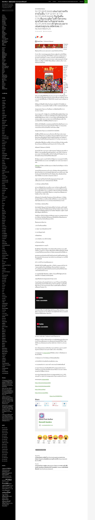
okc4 (3, 195)
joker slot (3, 78)
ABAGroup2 (4, 120)
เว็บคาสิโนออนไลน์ (5, 363)
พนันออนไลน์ (4, 321)
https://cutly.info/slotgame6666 (42, 386)
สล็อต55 (3, 494)
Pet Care (3, 200)
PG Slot (3, 203)
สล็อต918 (4, 340)
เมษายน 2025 (4, 454)
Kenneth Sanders (48, 31)
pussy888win (4, 236)
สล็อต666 (37, 165)
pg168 (3, 48)
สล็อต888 (4, 56)
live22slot (4, 175)
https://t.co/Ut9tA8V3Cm (56, 396)
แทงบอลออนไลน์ (5, 373)
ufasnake (3, 298)
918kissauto (4, 115)
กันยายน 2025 (4, 446)
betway (3, 128)
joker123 (3, 16)
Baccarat (3, 127)
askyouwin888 (4, 125)
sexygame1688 (5, 258)
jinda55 (3, 50)
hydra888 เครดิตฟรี (5, 158)
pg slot (3, 70)
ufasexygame (4, 296)
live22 (3, 30)
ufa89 (3, 290)
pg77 (3, 206)
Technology (4, 278)
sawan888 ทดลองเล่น (6, 245)
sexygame (4, 256)
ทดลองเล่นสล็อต (5, 308)
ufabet (3, 293)
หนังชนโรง (4, 17)
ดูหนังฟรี (3, 21)
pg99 (3, 208)
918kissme (4, 117)
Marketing (4, 190)
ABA (3, 118)
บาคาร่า (3, 61)
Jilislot (3, 160)
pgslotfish (4, 220)
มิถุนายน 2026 (4, 431)
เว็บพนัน (3, 366)
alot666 (3, 123)
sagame (3, 240)
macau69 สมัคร (5, 188)
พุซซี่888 (3, 323)
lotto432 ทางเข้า (5, 180)
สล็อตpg (3, 345)
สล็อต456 (4, 331)
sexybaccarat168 (5, 255)
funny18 (3, 150)
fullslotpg (3, 28)
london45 (4, 178)
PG (2, 201)
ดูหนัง (3, 31)
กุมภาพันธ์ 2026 (5, 437)
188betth (3, 107)
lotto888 (3, 185)
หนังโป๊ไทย (4, 65)
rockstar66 (4, 238)
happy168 (4, 473)
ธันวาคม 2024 (4, 461)
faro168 (3, 145)
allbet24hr (4, 122)
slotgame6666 (46, 352)
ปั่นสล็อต (3, 316)
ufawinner (4, 300)
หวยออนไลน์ (4, 42)
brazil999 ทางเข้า (5, 137)
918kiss (3, 15)
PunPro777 (4, 226)
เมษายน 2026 (4, 434)
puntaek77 (4, 230)
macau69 (3, 186)
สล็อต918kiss (4, 341)
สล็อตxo (3, 87)
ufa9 (3, 291)
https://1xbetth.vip (5, 66)
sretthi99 (3, 270)
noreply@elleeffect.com (47, 425)
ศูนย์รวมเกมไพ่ (4, 326)
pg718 (10, 477)
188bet (3, 105)
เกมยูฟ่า (3, 356)
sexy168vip (4, 251)
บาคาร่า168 (4, 25)
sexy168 (3, 250)
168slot (3, 102)
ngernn (3, 193)
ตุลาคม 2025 (4, 444)
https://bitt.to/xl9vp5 (40, 389)
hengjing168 (4, 153)
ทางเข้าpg (4, 310)
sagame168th (4, 18)
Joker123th (4, 168)
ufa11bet (3, 285)
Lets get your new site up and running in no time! (68, 1)
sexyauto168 (4, 253)
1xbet (3, 108)
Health (3, 152)
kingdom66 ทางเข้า (5, 171)
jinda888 (3, 163)
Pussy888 (4, 231)
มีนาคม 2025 (4, 456)
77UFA (3, 112)
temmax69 (4, 281)
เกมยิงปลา (4, 354)
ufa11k (3, 286)
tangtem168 (4, 276)
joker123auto (4, 166)
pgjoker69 (4, 213)
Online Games (4, 196)
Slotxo (3, 266)
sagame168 (4, 241)
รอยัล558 (3, 325)
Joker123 (4, 165)
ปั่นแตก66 (4, 37)
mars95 (3, 191)
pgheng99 (4, 27)
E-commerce (4, 142)
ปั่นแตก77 (4, 320)
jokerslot (3, 85)
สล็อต (3, 43)
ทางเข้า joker (4, 77)
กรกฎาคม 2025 (5, 449)
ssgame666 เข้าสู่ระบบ (6, 271)
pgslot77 (3, 36)
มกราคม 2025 (4, 459)
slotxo (3, 62)
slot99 (3, 51)
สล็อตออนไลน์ (4, 88)
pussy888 (4, 22)
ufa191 (3, 288)
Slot (2, 260)
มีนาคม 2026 (4, 436)
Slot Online (4, 261)
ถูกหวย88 (4, 306)
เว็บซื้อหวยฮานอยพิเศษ (6, 364)
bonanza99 (4, 135)
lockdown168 (4, 176)
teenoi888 (4, 280)
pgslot (3, 26)
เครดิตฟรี (3, 358)
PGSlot (3, 215)
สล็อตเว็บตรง (4, 53)
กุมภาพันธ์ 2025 (5, 457)
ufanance (3, 295)
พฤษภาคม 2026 (5, 432)
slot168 (3, 263)
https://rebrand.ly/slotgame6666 (43, 382)
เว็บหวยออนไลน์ (5, 371)
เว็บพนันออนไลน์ (5, 368)
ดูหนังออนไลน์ (4, 76)
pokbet (3, 223)
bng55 (3, 133)
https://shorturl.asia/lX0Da (41, 392)
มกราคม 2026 (4, 439)
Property (3, 225)
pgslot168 (4, 216)
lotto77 (3, 183)
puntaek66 (4, 228)
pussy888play (4, 235)
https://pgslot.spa (5, 67)
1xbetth (3, 110)
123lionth (4, 100)
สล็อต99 (3, 343)
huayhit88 (4, 157)
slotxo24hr (4, 268)
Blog (50, 1)
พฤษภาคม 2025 (5, 452)
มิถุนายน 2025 (4, 451)
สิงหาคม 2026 (4, 427)
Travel (3, 283)
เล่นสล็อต (3, 361)
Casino (3, 140)
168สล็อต (4, 103)
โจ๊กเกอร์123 (4, 80)
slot (2, 73)
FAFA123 (3, 143)
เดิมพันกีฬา (4, 359)
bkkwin (3, 132)
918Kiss (3, 113)
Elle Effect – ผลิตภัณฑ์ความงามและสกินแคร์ (14, 1)
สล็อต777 (4, 336)
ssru (3, 273)
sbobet (3, 246)
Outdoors (4, 198)
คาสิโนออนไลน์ (5, 303)
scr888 (3, 248)
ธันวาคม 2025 (4, 441)
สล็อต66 (3, 52)
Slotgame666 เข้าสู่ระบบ (40, 8)
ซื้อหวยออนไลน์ (5, 41)
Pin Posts (81, 1)
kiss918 (3, 71)
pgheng (3, 210)
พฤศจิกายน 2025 (5, 442)
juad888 (3, 170)
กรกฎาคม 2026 (5, 429)
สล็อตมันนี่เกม (4, 348)
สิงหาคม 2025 (4, 447)
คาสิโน (3, 301)
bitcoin (3, 130)
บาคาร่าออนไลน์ (5, 38)
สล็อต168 (4, 45)
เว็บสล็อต (3, 369)
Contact (54, 1)
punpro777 (4, 40)
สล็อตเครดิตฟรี (5, 351)
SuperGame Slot (5, 275)
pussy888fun (4, 233)
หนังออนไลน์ (4, 33)
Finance (3, 147)
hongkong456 (4, 155)
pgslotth (3, 221)
